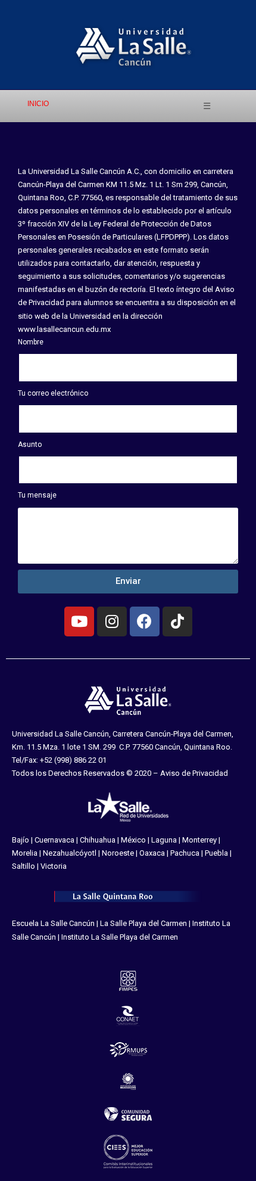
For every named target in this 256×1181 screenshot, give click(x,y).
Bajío (20, 839)
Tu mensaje (37, 495)
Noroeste (118, 853)
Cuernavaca (54, 839)
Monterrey (199, 839)
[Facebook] (145, 621)
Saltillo (23, 866)
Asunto (30, 444)
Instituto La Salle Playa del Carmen (119, 937)
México (133, 839)
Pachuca (184, 853)
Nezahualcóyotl (69, 853)
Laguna (164, 839)
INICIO (38, 103)
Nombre (30, 342)
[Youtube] (79, 621)
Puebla (216, 853)
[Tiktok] (177, 621)
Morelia (25, 853)
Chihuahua (97, 839)
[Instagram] (112, 621)
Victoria (53, 866)
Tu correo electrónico (53, 393)
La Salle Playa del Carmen (143, 923)
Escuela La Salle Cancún (53, 923)
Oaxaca (152, 853)
